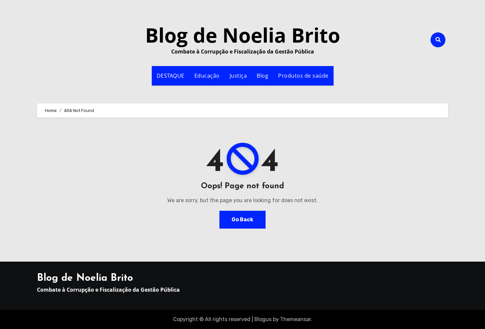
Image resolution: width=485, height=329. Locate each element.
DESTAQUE (170, 75)
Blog (262, 75)
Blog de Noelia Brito (242, 35)
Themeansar (295, 319)
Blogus (263, 319)
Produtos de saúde (303, 75)
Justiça (238, 75)
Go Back (242, 219)
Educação (207, 75)
